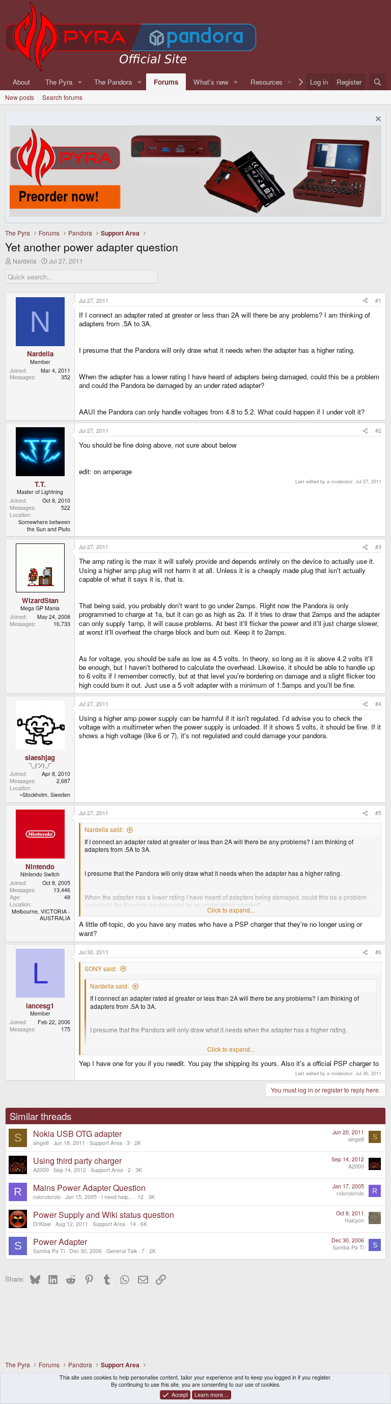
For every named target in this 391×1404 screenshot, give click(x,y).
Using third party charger (77, 1160)
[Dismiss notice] (377, 120)
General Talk (121, 1251)
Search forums (62, 97)
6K (144, 1224)
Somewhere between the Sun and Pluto (44, 525)
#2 (378, 430)
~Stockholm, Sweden (44, 794)
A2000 (41, 1170)
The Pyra (58, 82)
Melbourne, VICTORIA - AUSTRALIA (41, 914)
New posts (19, 97)
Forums (166, 82)
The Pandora (113, 82)
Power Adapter (60, 1241)
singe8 (41, 1143)
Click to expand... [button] (231, 910)
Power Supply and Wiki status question (103, 1214)
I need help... (117, 1197)
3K (138, 1170)
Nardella (25, 260)
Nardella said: (104, 829)
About (21, 82)
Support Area (106, 1143)
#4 (378, 704)
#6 (378, 952)
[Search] (377, 81)
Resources (266, 82)
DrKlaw (42, 1224)
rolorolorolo (47, 1197)
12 (140, 1197)
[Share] (365, 301)
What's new (211, 82)
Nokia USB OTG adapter (77, 1133)
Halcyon (354, 1220)
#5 (378, 813)
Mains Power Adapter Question (89, 1187)
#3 (378, 547)
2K (137, 1143)
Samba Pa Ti (49, 1251)
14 (133, 1224)
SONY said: (101, 968)
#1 (378, 300)
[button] (80, 81)
